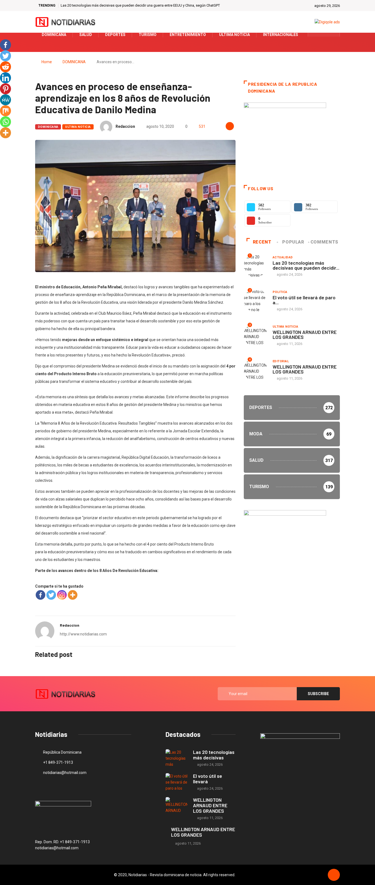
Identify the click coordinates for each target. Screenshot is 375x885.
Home (46, 62)
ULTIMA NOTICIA (78, 127)
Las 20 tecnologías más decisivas (213, 754)
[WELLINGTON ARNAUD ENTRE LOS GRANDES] (177, 806)
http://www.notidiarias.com (83, 634)
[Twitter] (324, 35)
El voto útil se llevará (207, 778)
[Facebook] (40, 595)
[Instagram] (62, 595)
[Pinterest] (5, 88)
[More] (72, 595)
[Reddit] (5, 66)
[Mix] (5, 110)
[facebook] (315, 35)
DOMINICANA (74, 62)
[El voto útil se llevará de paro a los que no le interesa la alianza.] (177, 782)
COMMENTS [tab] (324, 242)
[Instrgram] (332, 35)
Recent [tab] (262, 242)
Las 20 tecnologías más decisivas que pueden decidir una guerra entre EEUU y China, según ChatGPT (140, 5)
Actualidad (283, 257)
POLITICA (280, 292)
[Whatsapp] (5, 121)
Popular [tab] (293, 242)
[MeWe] (5, 99)
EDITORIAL (281, 361)
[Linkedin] (5, 77)
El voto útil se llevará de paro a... (304, 299)
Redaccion (125, 126)
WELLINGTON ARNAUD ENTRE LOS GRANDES (305, 334)
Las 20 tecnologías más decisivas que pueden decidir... (306, 265)
